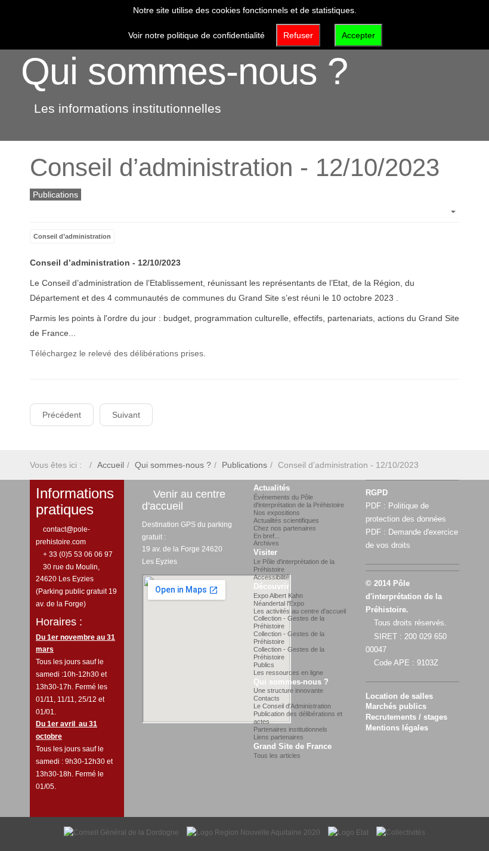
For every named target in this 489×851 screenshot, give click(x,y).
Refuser (298, 35)
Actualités (271, 488)
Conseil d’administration (72, 236)
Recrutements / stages (406, 717)
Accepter (358, 35)
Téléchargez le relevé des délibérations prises (116, 353)
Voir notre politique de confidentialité (196, 35)
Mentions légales (397, 728)
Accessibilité (271, 577)
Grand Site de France (292, 746)
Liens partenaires (278, 737)
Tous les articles (277, 755)
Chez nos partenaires (284, 528)
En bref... (266, 535)
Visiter (265, 552)
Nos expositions (276, 512)
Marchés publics (396, 706)
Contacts (266, 698)
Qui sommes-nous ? (184, 71)
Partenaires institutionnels (290, 729)
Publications (244, 465)
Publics (263, 664)
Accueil (110, 465)
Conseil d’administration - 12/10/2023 (235, 167)
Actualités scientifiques (286, 520)
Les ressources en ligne (288, 672)
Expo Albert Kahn (278, 595)
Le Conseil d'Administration (292, 706)
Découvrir (271, 586)
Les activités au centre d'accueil (299, 611)
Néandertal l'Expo (278, 603)
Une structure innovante (288, 690)
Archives (266, 543)
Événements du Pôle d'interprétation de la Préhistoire (298, 501)
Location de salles (399, 696)
